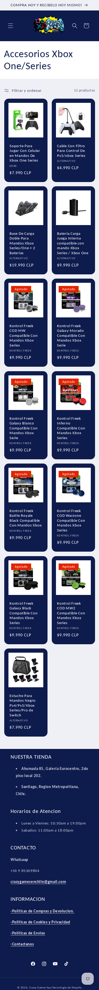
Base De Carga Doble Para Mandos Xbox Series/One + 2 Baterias (22, 243)
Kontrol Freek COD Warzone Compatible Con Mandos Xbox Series (71, 520)
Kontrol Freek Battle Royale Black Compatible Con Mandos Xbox (26, 518)
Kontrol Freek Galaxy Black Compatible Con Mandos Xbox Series (24, 613)
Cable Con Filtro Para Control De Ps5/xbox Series (71, 150)
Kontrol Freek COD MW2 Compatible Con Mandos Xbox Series (71, 613)
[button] (10, 25)
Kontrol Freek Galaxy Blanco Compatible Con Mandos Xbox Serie (24, 428)
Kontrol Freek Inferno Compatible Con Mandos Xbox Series (71, 428)
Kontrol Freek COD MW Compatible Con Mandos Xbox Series (24, 335)
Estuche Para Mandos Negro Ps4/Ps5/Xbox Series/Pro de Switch (23, 705)
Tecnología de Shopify (67, 987)
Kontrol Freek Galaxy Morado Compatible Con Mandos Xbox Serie (71, 335)
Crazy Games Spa (40, 987)
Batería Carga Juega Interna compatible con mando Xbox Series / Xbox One (72, 243)
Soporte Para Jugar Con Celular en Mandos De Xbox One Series (25, 153)
